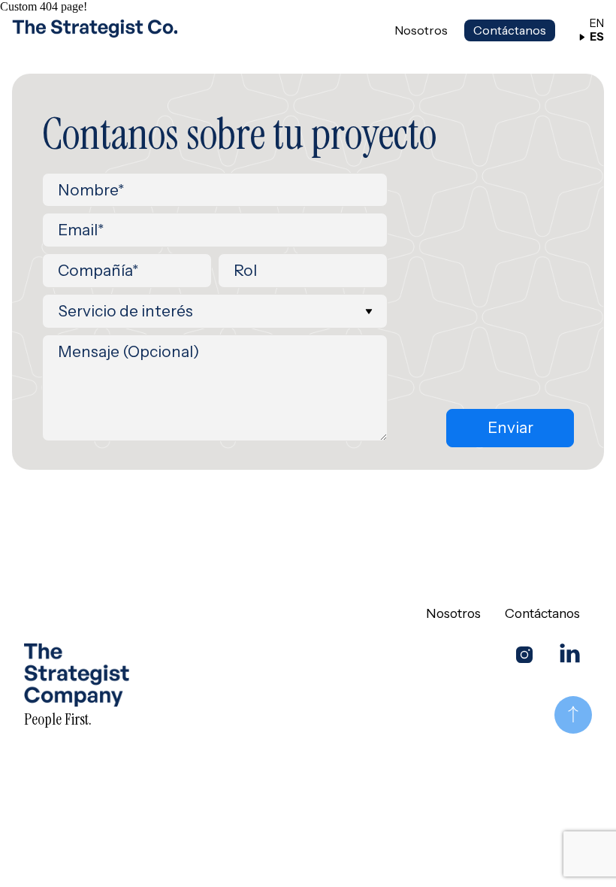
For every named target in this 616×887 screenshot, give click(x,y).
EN (597, 23)
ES (597, 37)
